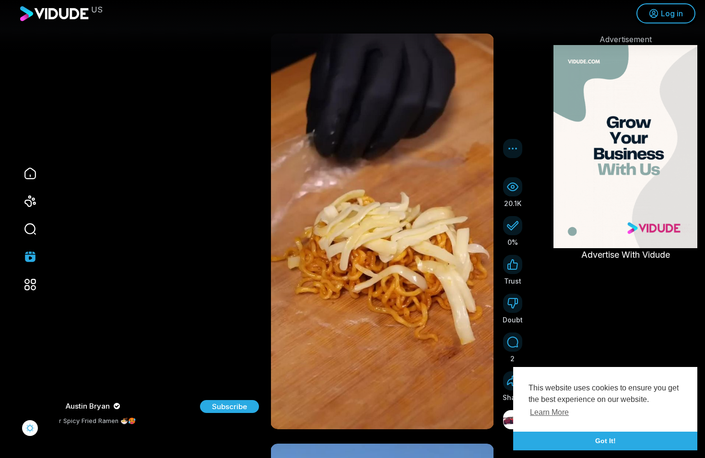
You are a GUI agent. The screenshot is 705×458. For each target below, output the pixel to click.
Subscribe (229, 406)
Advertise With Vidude (625, 255)
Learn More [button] (549, 412)
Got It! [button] (605, 441)
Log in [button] (672, 13)
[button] (24, 229)
